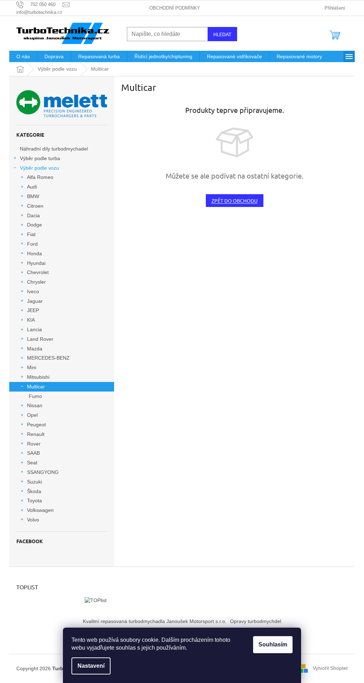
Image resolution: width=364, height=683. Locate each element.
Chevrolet (38, 272)
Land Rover (40, 339)
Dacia (33, 215)
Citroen (35, 206)
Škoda (34, 491)
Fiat (31, 234)
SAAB (33, 453)
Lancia (34, 329)
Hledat (222, 34)
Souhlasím (272, 644)
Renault (35, 434)
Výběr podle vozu (39, 168)
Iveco (33, 291)
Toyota (34, 500)
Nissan (34, 405)
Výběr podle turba (40, 158)
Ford (32, 244)
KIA (31, 320)
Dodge (34, 225)
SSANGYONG (43, 472)
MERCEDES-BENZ (48, 358)
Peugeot (36, 424)
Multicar (36, 386)
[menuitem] (23, 56)
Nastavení (91, 666)
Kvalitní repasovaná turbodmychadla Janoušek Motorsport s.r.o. (154, 621)
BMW (33, 196)
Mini (31, 367)
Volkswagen (40, 510)
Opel (32, 415)
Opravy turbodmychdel (255, 621)
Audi (32, 187)
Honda (34, 253)
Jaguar (35, 301)
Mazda (34, 348)
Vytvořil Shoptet (330, 668)
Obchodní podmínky (174, 8)
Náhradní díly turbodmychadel (54, 149)
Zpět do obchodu (235, 200)
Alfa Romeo (40, 177)
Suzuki (34, 482)
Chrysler (36, 282)
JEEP (33, 310)
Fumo (35, 396)
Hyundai (36, 263)
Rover (34, 444)
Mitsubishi (38, 377)
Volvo (33, 520)
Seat (32, 462)
